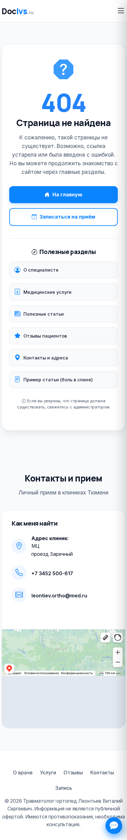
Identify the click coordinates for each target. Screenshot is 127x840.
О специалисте (41, 269)
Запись (63, 788)
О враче (23, 772)
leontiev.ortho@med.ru (59, 595)
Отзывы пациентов (45, 335)
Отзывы (73, 772)
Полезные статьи (43, 314)
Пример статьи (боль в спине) (58, 379)
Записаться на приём (67, 217)
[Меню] (121, 11)
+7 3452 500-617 (52, 573)
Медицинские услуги (47, 292)
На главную (67, 194)
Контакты (102, 772)
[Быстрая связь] (113, 825)
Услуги (48, 772)
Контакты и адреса (45, 357)
